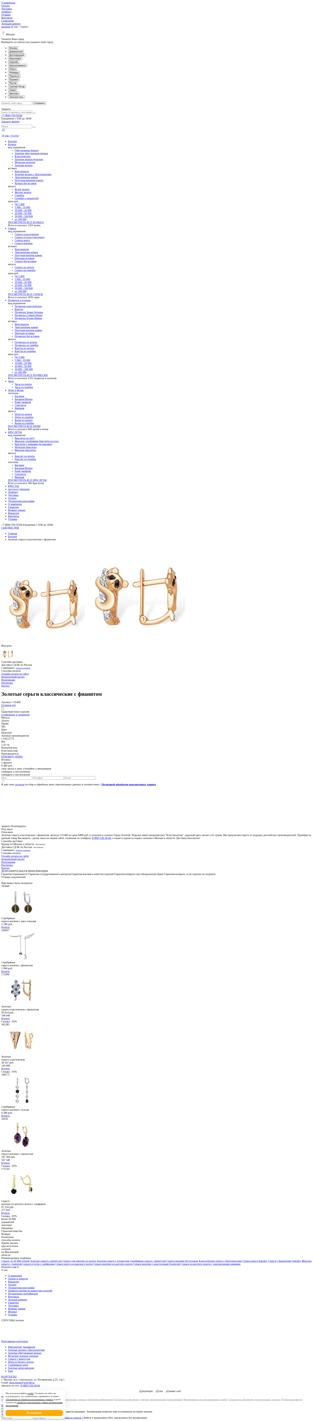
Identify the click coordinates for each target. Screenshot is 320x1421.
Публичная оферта (291, 1399)
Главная (12, 533)
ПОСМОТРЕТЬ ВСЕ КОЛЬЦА (26, 222)
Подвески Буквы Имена (28, 318)
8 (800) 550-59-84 (101, 838)
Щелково (13, 93)
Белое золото (22, 189)
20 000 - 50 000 (23, 213)
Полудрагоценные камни (29, 180)
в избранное (8, 714)
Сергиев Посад (16, 86)
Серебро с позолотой (26, 198)
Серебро (19, 195)
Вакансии (13, 513)
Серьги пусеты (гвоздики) (29, 237)
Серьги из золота (24, 267)
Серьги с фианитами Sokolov (284, 1261)
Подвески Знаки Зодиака (29, 312)
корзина (5, 26)
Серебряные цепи (18, 1365)
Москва (13, 48)
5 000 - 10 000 (22, 207)
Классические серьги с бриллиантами (220, 1261)
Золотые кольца (23, 165)
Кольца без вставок (25, 183)
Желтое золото (23, 192)
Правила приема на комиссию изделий (30, 1290)
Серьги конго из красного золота (74, 1264)
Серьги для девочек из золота (79, 1261)
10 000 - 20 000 (23, 210)
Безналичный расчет (13, 676)
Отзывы (5, 14)
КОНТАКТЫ (8, 1376)
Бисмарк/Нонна (23, 399)
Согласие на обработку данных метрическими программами (148, 1399)
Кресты (19, 309)
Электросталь (16, 97)
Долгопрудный (16, 55)
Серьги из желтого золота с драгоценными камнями (210, 1264)
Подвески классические (28, 306)
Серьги (12, 228)
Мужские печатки (25, 162)
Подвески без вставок (27, 336)
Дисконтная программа (21, 501)
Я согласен (34, 1413)
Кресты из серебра (25, 351)
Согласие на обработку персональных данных (254, 1399)
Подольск (14, 76)
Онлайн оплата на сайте (15, 673)
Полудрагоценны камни (28, 255)
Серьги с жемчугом (19, 1359)
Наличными (8, 679)
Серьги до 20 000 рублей (15, 1261)
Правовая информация (100, 1399)
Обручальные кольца (26, 150)
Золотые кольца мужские (29, 159)
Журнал (12, 1311)
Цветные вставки (24, 258)
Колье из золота (23, 420)
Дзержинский (15, 51)
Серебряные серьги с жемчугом (148, 1261)
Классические (22, 156)
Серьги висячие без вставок (182, 1261)
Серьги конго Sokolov (254, 1261)
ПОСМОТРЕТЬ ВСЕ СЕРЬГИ (25, 294)
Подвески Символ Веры (28, 315)
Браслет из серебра (25, 459)
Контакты (6, 17)
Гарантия (13, 507)
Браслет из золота (25, 456)
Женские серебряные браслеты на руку (37, 441)
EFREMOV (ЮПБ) (12, 756)
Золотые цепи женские (21, 1368)
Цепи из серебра (24, 417)
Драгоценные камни (26, 177)
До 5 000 (19, 204)
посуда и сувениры (19, 489)
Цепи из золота (23, 414)
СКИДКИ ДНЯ (10, 527)
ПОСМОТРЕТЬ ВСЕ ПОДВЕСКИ (28, 375)
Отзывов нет (8, 705)
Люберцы (14, 72)
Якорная (19, 408)
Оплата (5, 5)
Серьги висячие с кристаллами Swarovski (156, 1264)
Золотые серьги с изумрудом (113, 1261)
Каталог (12, 141)
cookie (31, 1393)
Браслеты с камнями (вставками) (33, 444)
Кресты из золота (24, 348)
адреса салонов (23, 668)
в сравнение (23, 714)
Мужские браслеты (25, 447)
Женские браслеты (25, 450)
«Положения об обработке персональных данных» (30, 1399)
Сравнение (7, 20)
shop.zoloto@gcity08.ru (21, 1382)
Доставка (6, 8)
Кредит (5, 685)
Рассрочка (7, 682)
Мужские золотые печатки (23, 1356)
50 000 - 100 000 (24, 216)
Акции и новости (18, 1278)
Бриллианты (22, 171)
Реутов (12, 83)
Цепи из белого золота (21, 1362)
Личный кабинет (11, 23)
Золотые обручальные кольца (31, 153)
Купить (5, 927)
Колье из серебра (24, 423)
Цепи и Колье (16, 390)
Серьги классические (27, 234)
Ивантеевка (15, 58)
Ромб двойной (23, 402)
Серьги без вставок (25, 261)
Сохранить (39, 103)
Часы (11, 381)
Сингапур (20, 405)
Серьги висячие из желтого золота (113, 1264)
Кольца (12, 144)
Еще (10, 1371)
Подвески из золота (26, 342)
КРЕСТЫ (13, 486)
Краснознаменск (17, 65)
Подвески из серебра (26, 345)
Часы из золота (23, 384)
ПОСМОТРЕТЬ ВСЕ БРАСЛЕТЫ (27, 480)
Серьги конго (22, 240)
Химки (12, 90)
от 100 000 (20, 219)
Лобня (12, 69)
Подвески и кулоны (19, 300)
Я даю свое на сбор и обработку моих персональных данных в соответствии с (78, 784)
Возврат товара (16, 510)
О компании (8, 2)
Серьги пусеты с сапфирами (38, 1264)
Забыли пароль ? (73, 1417)
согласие (19, 784)
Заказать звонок (10, 121)
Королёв (13, 62)
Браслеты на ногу (25, 438)
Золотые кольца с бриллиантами (33, 174)
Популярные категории (14, 1341)
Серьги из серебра (25, 270)
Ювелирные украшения (21, 1347)
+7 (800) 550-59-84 (11, 115)
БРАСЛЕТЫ (15, 432)
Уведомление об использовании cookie (205, 1399)
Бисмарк (19, 396)
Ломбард (6, 11)
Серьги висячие (24, 243)
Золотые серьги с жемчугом (46, 1261)
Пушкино (13, 79)
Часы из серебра (24, 387)
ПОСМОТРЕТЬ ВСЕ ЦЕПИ (24, 426)
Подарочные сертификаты (23, 1293)
